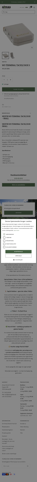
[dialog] (18, 241)
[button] (18, 260)
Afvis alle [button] (18, 256)
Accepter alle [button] (18, 251)
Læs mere (16, 230)
